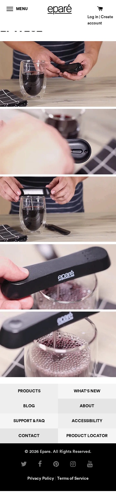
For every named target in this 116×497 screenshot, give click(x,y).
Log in (92, 17)
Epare (45, 452)
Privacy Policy (40, 478)
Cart (98, 9)
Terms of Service (73, 478)
